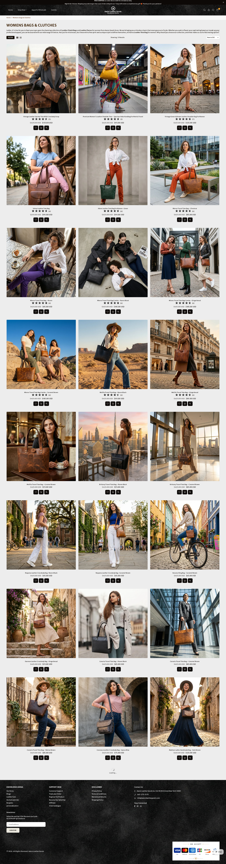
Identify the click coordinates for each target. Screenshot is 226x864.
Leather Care (11, 797)
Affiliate (52, 803)
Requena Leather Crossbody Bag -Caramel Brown (113, 573)
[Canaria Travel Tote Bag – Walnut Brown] (41, 712)
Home (10, 10)
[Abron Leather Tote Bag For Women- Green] (113, 170)
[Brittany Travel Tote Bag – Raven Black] (113, 446)
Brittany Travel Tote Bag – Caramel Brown (185, 484)
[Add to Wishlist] (35, 128)
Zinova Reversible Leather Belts (24, 858)
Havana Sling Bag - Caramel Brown (184, 573)
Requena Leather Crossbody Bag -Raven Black (41, 573)
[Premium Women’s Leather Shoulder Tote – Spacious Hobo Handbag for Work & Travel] (113, 78)
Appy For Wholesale (39, 10)
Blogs (8, 794)
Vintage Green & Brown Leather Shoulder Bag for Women (185, 116)
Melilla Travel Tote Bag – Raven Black (113, 392)
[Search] (204, 10)
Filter (10, 38)
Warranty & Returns (99, 797)
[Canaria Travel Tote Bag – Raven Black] (113, 623)
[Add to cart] (41, 128)
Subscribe (12, 830)
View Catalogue (55, 806)
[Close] (39, 854)
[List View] (20, 37)
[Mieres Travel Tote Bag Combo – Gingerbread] (184, 262)
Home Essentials (12, 800)
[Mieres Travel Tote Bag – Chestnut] (184, 170)
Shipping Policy (97, 800)
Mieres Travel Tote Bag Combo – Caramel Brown (41, 392)
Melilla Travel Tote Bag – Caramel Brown (41, 484)
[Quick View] (46, 128)
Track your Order (55, 794)
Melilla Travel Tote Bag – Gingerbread (185, 392)
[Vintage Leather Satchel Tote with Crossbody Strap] (41, 78)
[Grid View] (17, 37)
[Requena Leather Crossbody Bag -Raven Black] (41, 535)
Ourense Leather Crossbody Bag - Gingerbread (41, 661)
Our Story (10, 791)
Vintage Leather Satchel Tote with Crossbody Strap (41, 116)
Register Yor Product (56, 797)
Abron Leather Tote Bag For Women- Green (113, 208)
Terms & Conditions (99, 794)
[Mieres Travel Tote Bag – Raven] (41, 262)
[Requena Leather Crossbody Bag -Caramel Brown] (113, 535)
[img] (40, 119)
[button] (217, 10)
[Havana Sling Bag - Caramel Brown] (184, 535)
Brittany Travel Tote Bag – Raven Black (113, 484)
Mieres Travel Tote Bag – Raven (41, 300)
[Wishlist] (213, 10)
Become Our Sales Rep (57, 800)
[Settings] (209, 10)
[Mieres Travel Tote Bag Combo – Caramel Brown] (41, 354)
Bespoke (9, 803)
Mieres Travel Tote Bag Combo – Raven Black (113, 300)
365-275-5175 (143, 795)
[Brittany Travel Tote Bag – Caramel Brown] (184, 446)
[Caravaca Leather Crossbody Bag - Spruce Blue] (113, 712)
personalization (12, 806)
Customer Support (56, 791)
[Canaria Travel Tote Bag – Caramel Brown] (184, 623)
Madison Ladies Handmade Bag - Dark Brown (185, 750)
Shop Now (21, 10)
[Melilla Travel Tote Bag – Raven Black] (113, 354)
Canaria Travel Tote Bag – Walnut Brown (41, 750)
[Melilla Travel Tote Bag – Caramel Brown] (41, 446)
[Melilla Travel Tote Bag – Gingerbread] (184, 354)
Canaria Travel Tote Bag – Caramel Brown (185, 661)
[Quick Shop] (113, 128)
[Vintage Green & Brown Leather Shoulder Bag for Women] (184, 78)
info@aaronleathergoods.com (148, 798)
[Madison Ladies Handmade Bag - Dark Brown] (184, 712)
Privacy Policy (97, 791)
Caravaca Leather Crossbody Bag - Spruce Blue (113, 750)
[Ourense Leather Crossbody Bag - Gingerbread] (41, 623)
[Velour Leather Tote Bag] (41, 170)
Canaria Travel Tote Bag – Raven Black (113, 661)
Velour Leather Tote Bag (41, 208)
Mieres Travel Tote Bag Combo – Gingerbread (185, 300)
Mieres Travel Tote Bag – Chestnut (185, 208)
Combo (54, 10)
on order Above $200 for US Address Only (113, 2)
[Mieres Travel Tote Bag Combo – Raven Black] (113, 262)
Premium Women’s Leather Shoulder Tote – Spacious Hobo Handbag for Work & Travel (113, 116)
